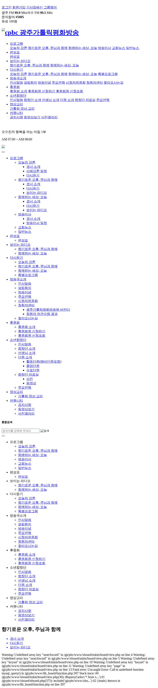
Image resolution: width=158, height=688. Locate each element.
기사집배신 (34, 7)
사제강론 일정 (36, 171)
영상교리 (16, 104)
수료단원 (33, 370)
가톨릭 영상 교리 (22, 108)
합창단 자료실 (85, 100)
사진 (29, 379)
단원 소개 (67, 100)
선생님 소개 (50, 100)
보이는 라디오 (20, 61)
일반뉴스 (132, 48)
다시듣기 (16, 69)
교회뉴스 (118, 48)
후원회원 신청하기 (41, 91)
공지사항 (16, 117)
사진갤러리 (49, 117)
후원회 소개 (18, 91)
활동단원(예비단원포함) (43, 361)
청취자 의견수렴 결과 (42, 314)
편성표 (15, 52)
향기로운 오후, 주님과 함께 (47, 48)
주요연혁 (58, 82)
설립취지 (30, 82)
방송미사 (104, 48)
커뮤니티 (16, 113)
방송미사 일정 (36, 223)
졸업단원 (33, 366)
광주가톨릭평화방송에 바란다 (48, 309)
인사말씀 (16, 82)
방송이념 (44, 82)
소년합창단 (18, 95)
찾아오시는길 (113, 82)
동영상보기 (32, 117)
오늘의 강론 (18, 48)
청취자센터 (94, 82)
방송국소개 (18, 78)
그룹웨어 (50, 7)
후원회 (15, 87)
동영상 (31, 383)
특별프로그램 (108, 74)
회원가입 (19, 7)
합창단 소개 (32, 100)
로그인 (7, 7)
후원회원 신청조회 (69, 91)
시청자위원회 (76, 82)
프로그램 (16, 43)
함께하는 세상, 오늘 (82, 48)
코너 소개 (33, 166)
